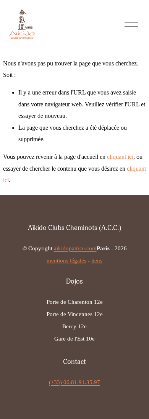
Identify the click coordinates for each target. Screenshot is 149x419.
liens (96, 261)
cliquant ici (120, 156)
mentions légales (66, 261)
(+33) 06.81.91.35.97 (74, 382)
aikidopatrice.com (75, 248)
